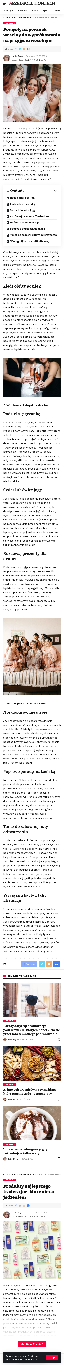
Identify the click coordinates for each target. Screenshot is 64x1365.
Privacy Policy (12, 1359)
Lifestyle (9, 23)
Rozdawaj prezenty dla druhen (29, 216)
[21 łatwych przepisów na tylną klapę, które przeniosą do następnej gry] (32, 1063)
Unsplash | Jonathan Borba (29, 703)
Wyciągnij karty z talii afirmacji (30, 241)
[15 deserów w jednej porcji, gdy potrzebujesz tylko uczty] (32, 1123)
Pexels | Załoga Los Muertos (30, 405)
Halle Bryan (17, 56)
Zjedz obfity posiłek (22, 197)
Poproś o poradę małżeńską (27, 228)
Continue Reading (32, 1344)
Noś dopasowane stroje (24, 222)
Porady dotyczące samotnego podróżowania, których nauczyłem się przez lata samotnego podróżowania (31, 1030)
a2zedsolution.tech (32, 3)
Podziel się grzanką (22, 204)
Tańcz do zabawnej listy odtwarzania (33, 234)
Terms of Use (30, 1359)
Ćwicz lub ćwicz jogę (22, 210)
